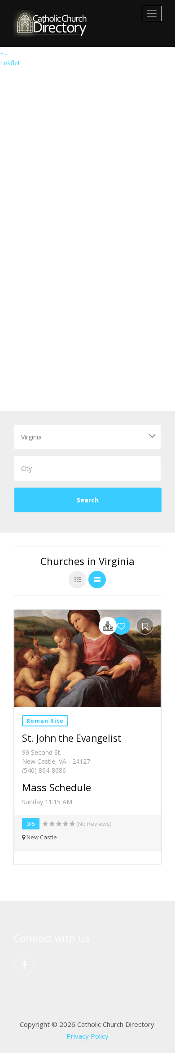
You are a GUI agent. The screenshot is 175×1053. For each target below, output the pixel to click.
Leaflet (10, 62)
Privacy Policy (87, 1035)
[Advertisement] (87, 319)
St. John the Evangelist (72, 738)
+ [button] (2, 53)
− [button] (6, 53)
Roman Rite (45, 721)
